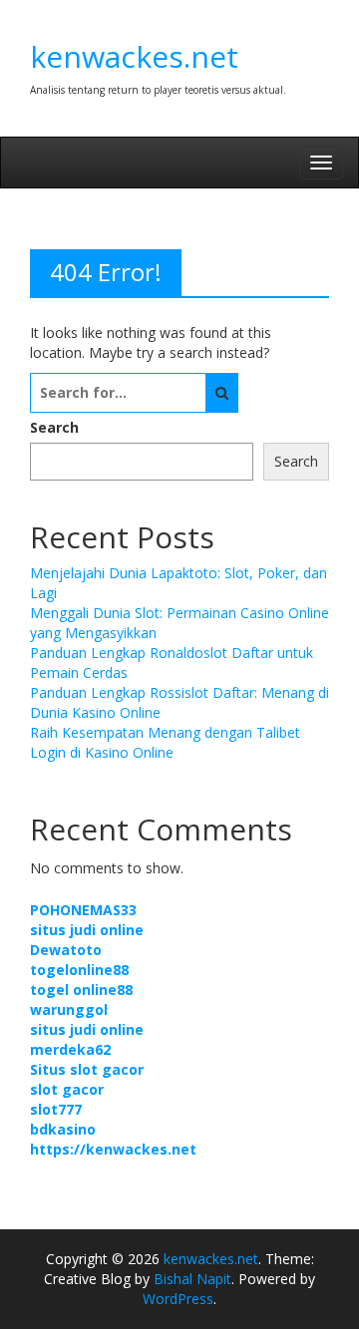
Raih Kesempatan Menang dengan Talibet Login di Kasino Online (165, 742)
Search (54, 427)
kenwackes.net (134, 56)
